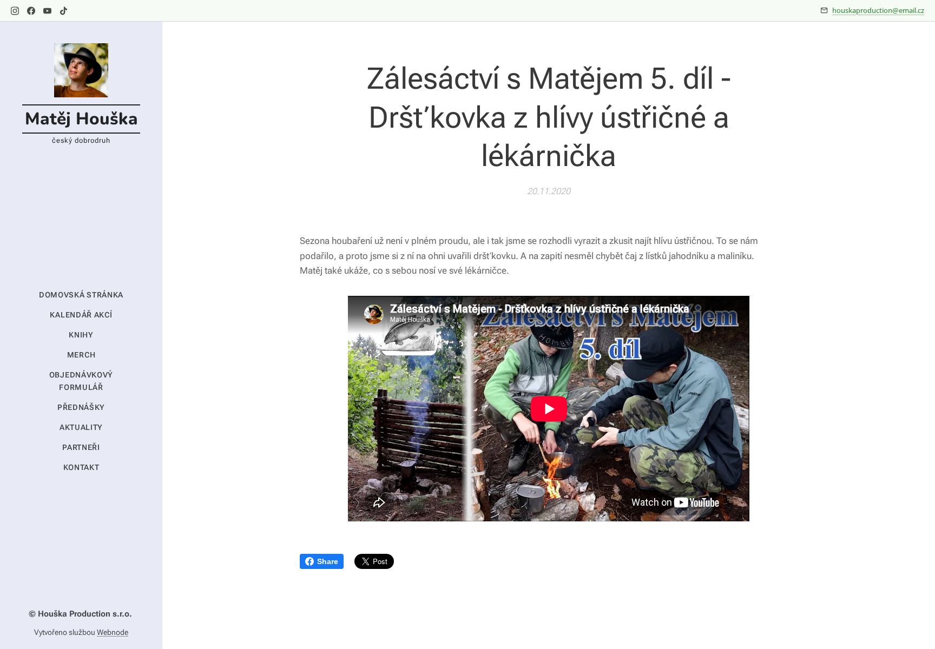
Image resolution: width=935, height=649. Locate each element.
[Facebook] (31, 11)
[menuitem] (81, 295)
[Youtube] (47, 11)
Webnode (112, 632)
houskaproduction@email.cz (878, 10)
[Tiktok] (63, 11)
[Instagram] (15, 11)
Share (327, 561)
